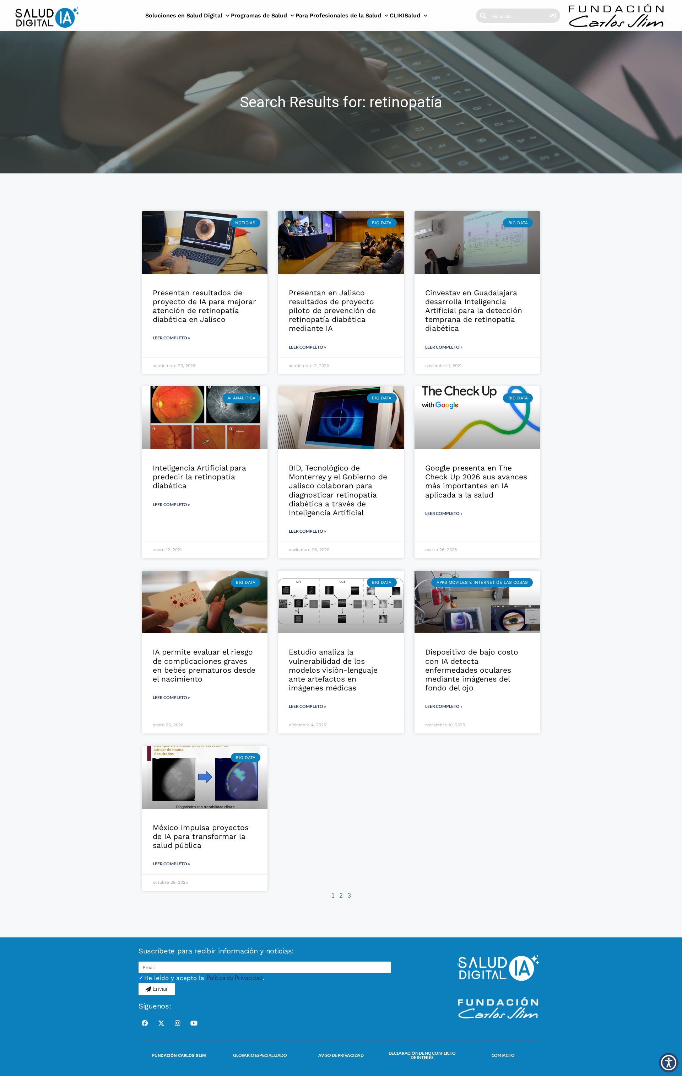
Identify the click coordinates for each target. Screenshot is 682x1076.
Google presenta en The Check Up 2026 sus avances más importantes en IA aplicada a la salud (476, 481)
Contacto (503, 1055)
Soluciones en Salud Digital (183, 15)
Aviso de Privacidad (340, 1055)
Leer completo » (171, 337)
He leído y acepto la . (204, 977)
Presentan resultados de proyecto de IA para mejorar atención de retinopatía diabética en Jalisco (204, 306)
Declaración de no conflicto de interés (422, 1055)
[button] (668, 1062)
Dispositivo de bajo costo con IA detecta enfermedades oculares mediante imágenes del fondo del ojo (471, 669)
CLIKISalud (405, 15)
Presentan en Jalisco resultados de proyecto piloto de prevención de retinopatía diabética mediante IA (332, 310)
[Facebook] (145, 1023)
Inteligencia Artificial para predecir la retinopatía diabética (199, 476)
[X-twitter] (161, 1023)
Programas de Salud (259, 15)
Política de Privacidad (234, 977)
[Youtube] (194, 1023)
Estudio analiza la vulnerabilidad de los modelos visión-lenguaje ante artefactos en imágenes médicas (333, 669)
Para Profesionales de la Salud (338, 15)
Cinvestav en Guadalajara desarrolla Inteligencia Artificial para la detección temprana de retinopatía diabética (473, 310)
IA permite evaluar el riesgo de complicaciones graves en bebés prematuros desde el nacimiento (204, 665)
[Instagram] (177, 1023)
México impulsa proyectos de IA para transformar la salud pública (201, 836)
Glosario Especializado (260, 1055)
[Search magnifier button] (483, 16)
